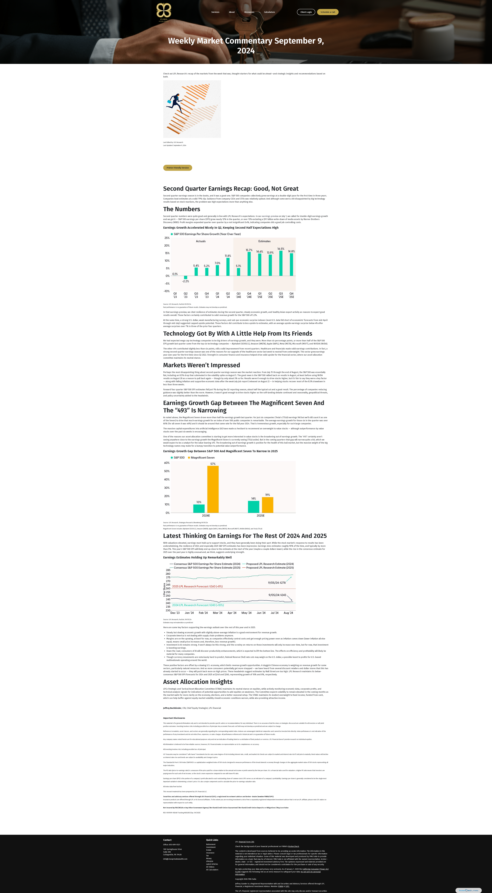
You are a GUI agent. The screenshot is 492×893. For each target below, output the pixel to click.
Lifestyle (209, 861)
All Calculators (212, 870)
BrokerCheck (293, 846)
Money (209, 858)
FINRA (280, 886)
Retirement (210, 844)
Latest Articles (212, 864)
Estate (208, 850)
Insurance (210, 853)
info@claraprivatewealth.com (175, 859)
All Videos (210, 867)
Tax (207, 856)
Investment (211, 847)
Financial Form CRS (246, 842)
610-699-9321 (174, 845)
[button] (215, 12)
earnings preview (270, 216)
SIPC (287, 886)
